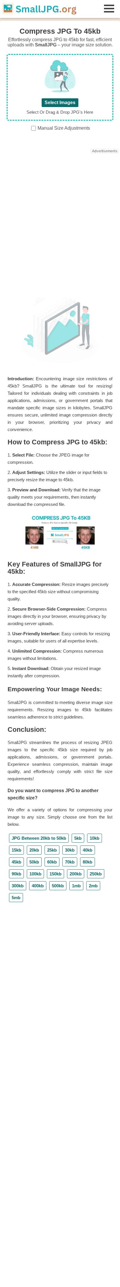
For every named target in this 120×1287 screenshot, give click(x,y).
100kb (35, 873)
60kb (52, 861)
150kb (55, 873)
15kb (16, 850)
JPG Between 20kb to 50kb (39, 838)
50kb (34, 861)
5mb (16, 897)
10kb (94, 838)
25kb (52, 850)
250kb (96, 873)
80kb (87, 861)
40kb (87, 850)
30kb (70, 850)
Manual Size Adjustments (64, 128)
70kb (70, 861)
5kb (78, 838)
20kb (34, 850)
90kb (16, 873)
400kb (38, 885)
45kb (16, 861)
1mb (76, 885)
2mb (93, 885)
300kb (18, 885)
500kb (58, 885)
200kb (76, 873)
